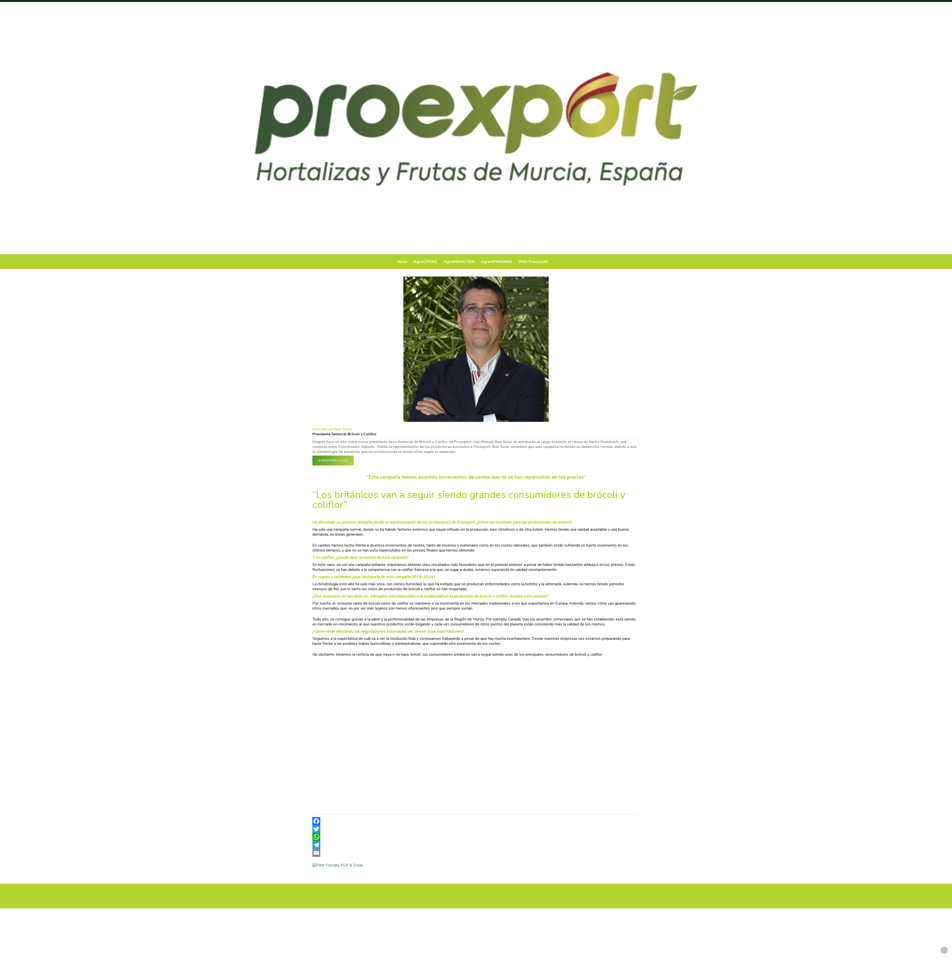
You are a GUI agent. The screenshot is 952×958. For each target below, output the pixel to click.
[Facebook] (476, 821)
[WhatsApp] (476, 837)
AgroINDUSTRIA (459, 261)
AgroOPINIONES (496, 261)
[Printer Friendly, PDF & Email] (337, 865)
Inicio (402, 261)
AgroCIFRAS (425, 261)
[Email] (476, 853)
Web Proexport (533, 261)
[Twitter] (476, 829)
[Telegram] (476, 845)
